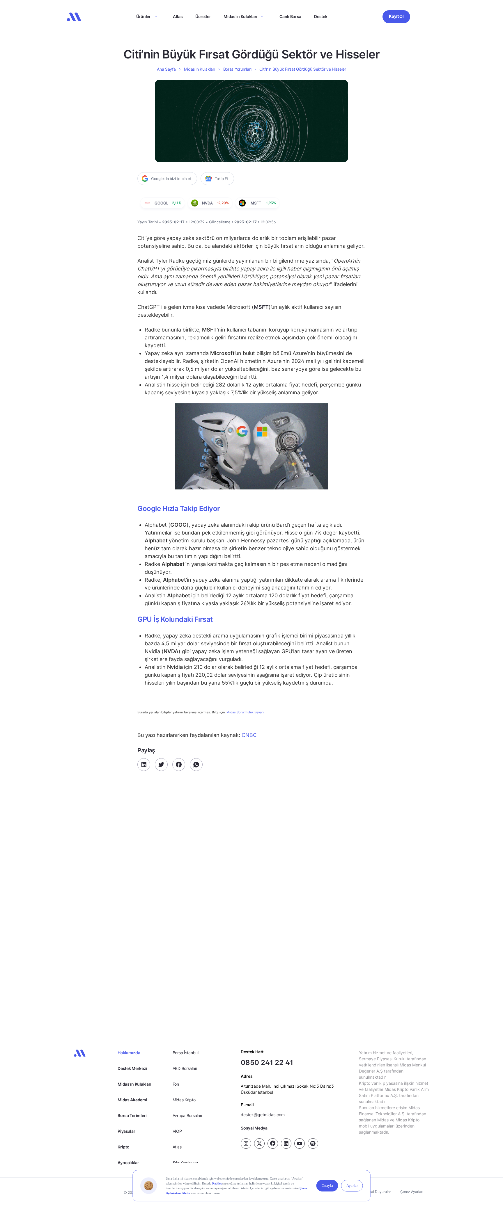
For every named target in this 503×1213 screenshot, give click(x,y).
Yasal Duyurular (378, 1191)
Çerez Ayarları (411, 1191)
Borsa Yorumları (237, 69)
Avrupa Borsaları (187, 1115)
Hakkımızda (129, 1052)
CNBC (248, 735)
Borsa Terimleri (132, 1115)
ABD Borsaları (185, 1068)
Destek (320, 16)
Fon (176, 1084)
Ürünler (143, 16)
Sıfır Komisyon (185, 1162)
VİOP (177, 1131)
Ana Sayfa (166, 69)
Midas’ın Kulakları (240, 16)
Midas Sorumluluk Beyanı (245, 712)
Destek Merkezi (132, 1068)
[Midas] (74, 17)
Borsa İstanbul (186, 1052)
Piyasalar (126, 1131)
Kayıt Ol (396, 16)
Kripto (123, 1146)
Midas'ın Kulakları (134, 1084)
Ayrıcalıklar (128, 1162)
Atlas (178, 16)
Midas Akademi (132, 1099)
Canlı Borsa (290, 16)
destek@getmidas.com (263, 1114)
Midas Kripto (184, 1099)
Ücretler (203, 16)
